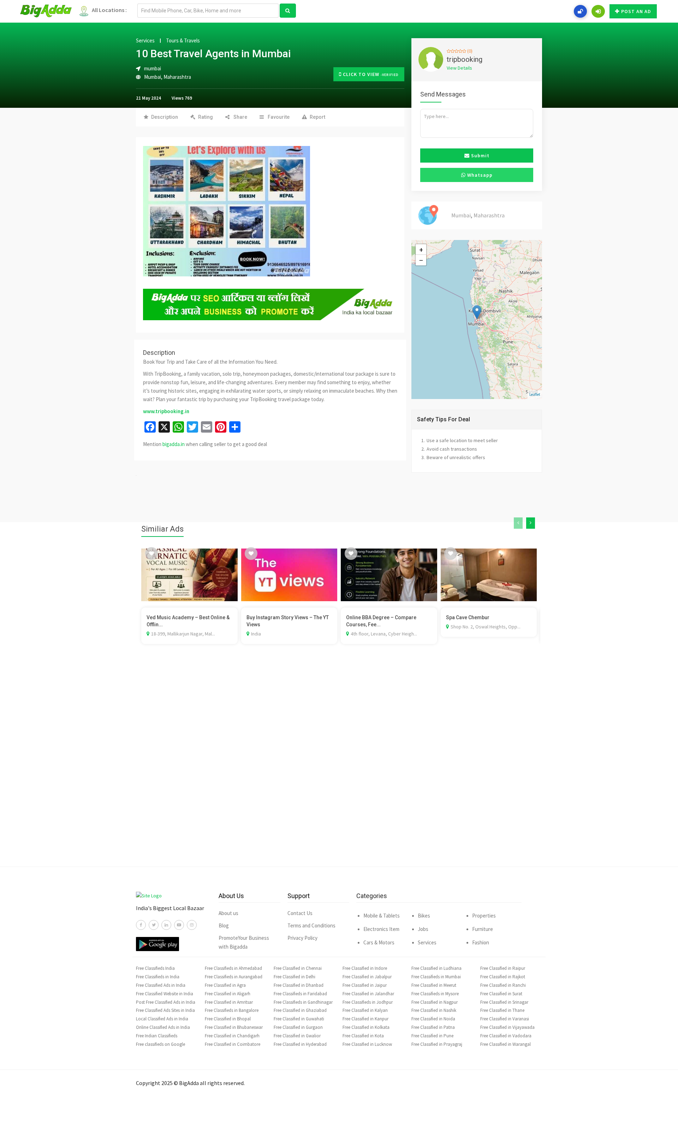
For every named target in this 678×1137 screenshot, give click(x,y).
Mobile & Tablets (381, 915)
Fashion (480, 942)
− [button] (421, 260)
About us (228, 913)
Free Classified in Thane (502, 1010)
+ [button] (421, 249)
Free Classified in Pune (432, 1036)
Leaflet (534, 394)
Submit (479, 155)
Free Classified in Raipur (502, 968)
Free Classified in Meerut (433, 985)
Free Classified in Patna (433, 1027)
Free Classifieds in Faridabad (300, 994)
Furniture (482, 929)
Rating (205, 117)
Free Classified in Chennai (298, 968)
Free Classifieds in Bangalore (231, 1010)
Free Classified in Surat (501, 994)
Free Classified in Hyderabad (300, 1044)
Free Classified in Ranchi (503, 985)
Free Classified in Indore (365, 968)
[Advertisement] (339, 766)
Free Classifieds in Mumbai (436, 977)
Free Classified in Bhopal (228, 1019)
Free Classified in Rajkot (502, 977)
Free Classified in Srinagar (504, 1002)
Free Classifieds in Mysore (435, 994)
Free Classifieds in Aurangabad (233, 977)
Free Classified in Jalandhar (368, 994)
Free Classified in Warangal (505, 1044)
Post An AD (636, 11)
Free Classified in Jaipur (365, 985)
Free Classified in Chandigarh (232, 1036)
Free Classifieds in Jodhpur (368, 1002)
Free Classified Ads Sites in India (165, 1010)
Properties (484, 915)
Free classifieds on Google (160, 1044)
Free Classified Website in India (164, 994)
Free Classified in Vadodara (505, 1036)
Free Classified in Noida (433, 1019)
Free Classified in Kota (363, 1036)
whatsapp (479, 175)
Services (145, 41)
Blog (224, 925)
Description (164, 117)
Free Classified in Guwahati (299, 1019)
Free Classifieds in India (157, 977)
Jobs (423, 929)
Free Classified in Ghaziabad (300, 1010)
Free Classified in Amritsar (229, 1002)
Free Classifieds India (155, 968)
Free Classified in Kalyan (365, 1010)
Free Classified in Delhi (294, 977)
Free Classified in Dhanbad (298, 985)
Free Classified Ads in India (160, 985)
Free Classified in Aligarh (227, 994)
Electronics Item (381, 929)
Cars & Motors (378, 942)
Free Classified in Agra (225, 985)
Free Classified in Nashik (433, 1010)
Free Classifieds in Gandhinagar (303, 1002)
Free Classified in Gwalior (297, 1036)
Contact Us (300, 913)
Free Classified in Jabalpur (367, 977)
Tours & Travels (183, 41)
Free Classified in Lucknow (367, 1044)
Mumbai (152, 77)
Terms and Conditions (311, 925)
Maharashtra (177, 77)
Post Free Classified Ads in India (165, 1002)
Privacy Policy (302, 937)
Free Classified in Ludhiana (436, 968)
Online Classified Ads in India (163, 1027)
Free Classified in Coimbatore (232, 1044)
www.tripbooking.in (166, 411)
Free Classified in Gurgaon (298, 1027)
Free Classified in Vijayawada (507, 1027)
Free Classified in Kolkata (366, 1027)
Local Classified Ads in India (162, 1019)
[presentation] (518, 523)
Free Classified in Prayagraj (436, 1044)
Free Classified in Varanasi (504, 1019)
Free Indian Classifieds (156, 1036)
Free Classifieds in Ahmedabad (233, 968)
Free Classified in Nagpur (434, 1002)
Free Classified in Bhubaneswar (234, 1027)
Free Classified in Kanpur (365, 1019)
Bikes (424, 915)
